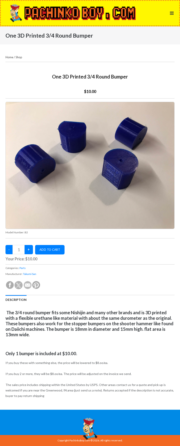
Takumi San (29, 274)
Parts (23, 268)
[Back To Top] (169, 435)
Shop (19, 57)
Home (9, 57)
